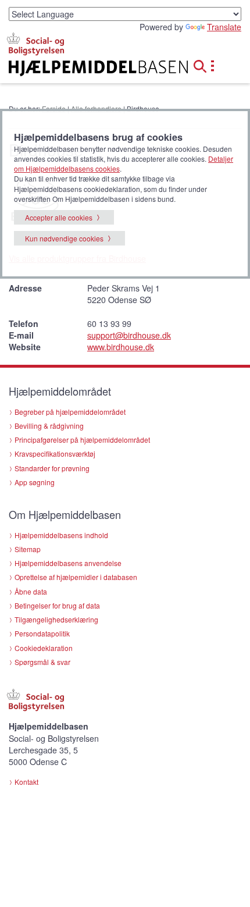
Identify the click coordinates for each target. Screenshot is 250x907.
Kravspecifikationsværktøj (55, 453)
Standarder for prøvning (52, 468)
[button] (203, 64)
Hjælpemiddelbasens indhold (61, 535)
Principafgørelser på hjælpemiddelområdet (82, 439)
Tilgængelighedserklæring (56, 619)
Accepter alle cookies (58, 217)
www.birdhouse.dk (120, 347)
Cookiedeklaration (44, 648)
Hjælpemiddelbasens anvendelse (68, 563)
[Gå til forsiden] (83, 68)
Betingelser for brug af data (57, 605)
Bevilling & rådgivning (49, 426)
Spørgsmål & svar (42, 662)
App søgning (35, 482)
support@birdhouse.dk (129, 335)
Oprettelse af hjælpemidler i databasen (76, 577)
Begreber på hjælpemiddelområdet (70, 412)
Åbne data (31, 591)
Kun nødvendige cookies (64, 238)
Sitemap (28, 549)
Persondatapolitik (42, 633)
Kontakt (26, 782)
